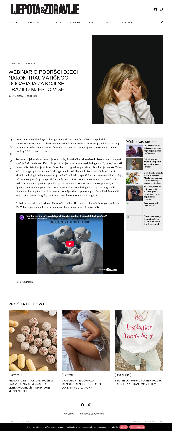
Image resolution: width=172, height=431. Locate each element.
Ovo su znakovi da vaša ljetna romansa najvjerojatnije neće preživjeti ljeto (152, 149)
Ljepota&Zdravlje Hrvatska (23, 422)
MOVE (109, 22)
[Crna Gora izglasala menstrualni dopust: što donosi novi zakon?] (86, 340)
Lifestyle (75, 22)
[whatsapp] (11, 168)
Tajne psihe (31, 64)
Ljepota (13, 22)
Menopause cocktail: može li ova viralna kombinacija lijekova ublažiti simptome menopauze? (31, 386)
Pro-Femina (126, 22)
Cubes (160, 422)
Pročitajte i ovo (26, 304)
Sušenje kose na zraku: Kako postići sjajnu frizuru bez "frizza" (152, 163)
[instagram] (161, 9)
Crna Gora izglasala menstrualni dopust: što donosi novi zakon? (81, 384)
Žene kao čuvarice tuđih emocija (152, 204)
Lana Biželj (17, 96)
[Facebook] (11, 140)
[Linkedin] (11, 154)
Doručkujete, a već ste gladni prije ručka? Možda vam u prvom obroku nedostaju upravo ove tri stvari (153, 178)
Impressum (69, 414)
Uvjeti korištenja (137, 427)
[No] (169, 427)
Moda (59, 22)
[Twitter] (11, 147)
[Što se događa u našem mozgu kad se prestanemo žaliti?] (139, 340)
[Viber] (11, 161)
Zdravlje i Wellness (36, 22)
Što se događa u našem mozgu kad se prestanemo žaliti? (138, 382)
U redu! (124, 427)
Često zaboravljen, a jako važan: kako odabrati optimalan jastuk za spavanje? (152, 220)
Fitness (93, 22)
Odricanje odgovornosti (92, 414)
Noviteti (15, 64)
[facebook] (155, 9)
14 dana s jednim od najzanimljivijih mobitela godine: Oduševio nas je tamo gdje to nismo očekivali (153, 193)
